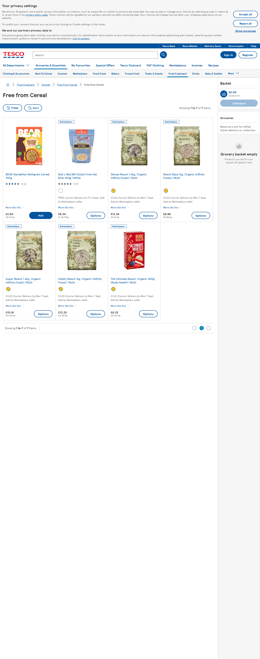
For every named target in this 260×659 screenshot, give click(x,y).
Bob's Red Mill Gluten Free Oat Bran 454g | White (77, 176)
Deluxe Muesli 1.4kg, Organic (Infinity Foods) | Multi (129, 176)
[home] (8, 84)
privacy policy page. (37, 14)
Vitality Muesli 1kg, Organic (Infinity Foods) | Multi (80, 280)
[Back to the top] (131, 342)
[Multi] (113, 190)
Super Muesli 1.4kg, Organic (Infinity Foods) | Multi (23, 280)
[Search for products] (163, 54)
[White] (60, 190)
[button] (169, 45)
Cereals (46, 84)
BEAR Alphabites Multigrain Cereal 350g (27, 176)
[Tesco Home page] (13, 55)
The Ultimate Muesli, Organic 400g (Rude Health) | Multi (133, 280)
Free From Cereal (67, 84)
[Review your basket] (223, 93)
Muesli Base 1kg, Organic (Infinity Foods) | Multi (183, 176)
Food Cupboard (25, 84)
